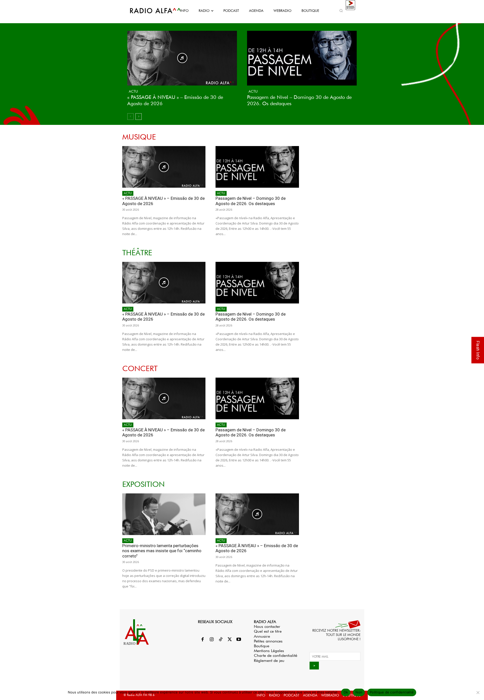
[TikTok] (220, 639)
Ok (346, 692)
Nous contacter (267, 626)
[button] (341, 10)
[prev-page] (130, 116)
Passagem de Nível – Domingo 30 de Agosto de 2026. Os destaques (251, 201)
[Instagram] (211, 639)
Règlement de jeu (269, 660)
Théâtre (137, 253)
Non (358, 692)
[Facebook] (202, 639)
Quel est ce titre (268, 631)
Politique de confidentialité (392, 692)
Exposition (143, 484)
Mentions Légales (269, 650)
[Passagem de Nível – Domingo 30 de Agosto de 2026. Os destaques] (302, 58)
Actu (133, 91)
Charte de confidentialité (275, 655)
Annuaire (262, 636)
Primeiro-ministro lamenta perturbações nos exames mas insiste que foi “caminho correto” (161, 550)
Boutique (261, 645)
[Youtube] (238, 639)
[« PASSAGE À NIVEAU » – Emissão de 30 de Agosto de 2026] (182, 58)
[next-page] (138, 116)
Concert (140, 368)
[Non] (477, 692)
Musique (139, 137)
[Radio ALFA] (149, 10)
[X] (229, 639)
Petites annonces (268, 641)
